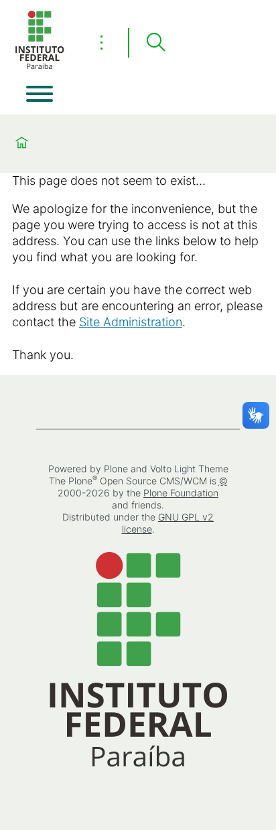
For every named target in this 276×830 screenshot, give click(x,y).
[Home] (39, 67)
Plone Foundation (180, 492)
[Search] (155, 43)
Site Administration (130, 322)
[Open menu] (39, 93)
